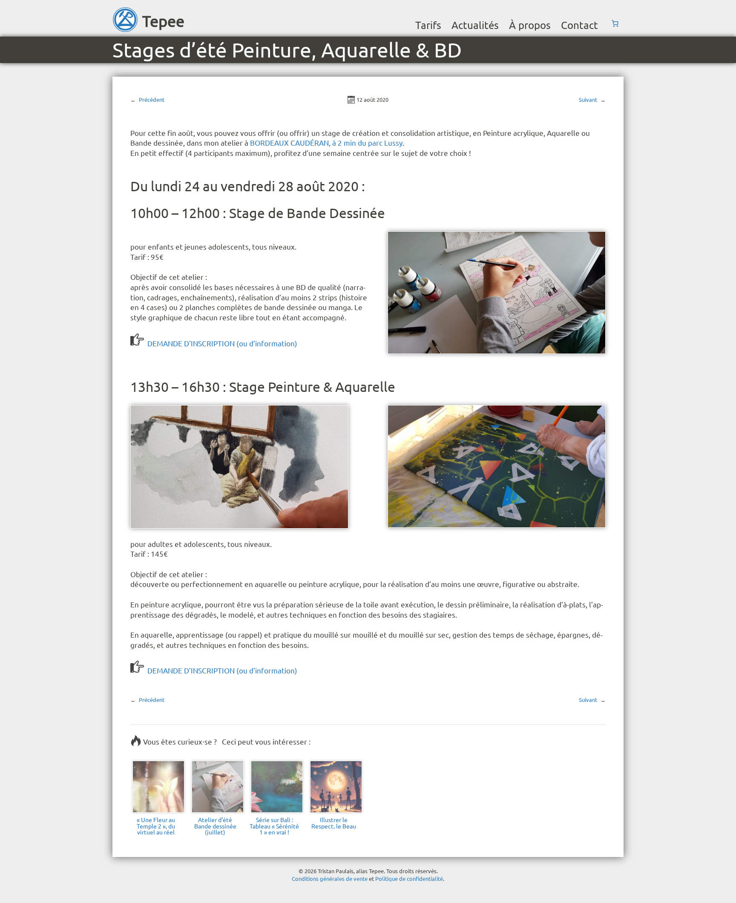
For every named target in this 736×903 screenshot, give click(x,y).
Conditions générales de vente (330, 878)
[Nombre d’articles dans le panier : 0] (615, 23)
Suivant (588, 99)
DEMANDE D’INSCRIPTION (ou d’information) (222, 343)
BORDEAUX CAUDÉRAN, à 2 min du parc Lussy (326, 142)
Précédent (151, 99)
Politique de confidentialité (409, 878)
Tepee (163, 21)
